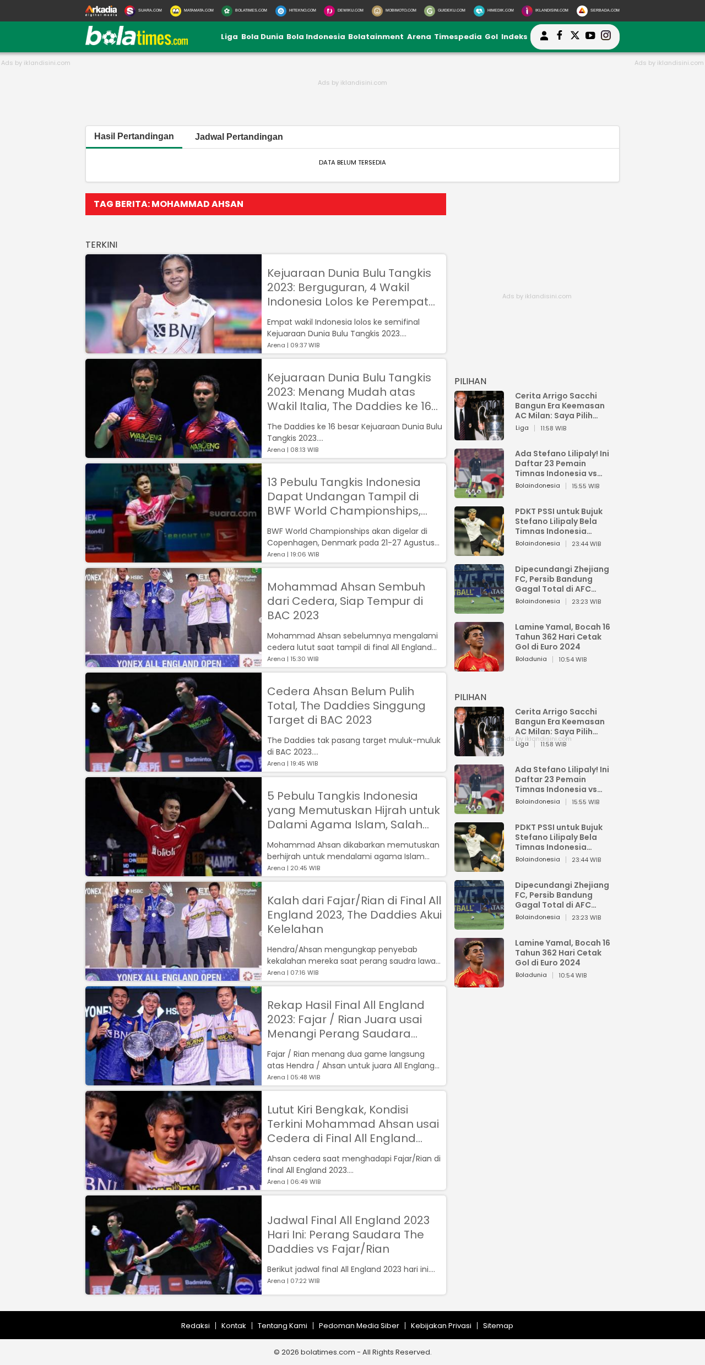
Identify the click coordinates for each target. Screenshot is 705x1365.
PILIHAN (470, 381)
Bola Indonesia (315, 36)
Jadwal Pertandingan (239, 136)
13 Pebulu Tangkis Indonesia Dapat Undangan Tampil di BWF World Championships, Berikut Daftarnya (344, 496)
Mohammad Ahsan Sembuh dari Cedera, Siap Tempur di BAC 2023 (346, 601)
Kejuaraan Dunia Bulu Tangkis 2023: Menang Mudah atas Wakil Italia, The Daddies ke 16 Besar (349, 391)
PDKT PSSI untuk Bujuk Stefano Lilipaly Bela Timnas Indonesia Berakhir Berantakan (559, 521)
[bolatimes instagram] (606, 37)
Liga (229, 36)
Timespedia (458, 36)
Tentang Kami (282, 1325)
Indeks (514, 36)
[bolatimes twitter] (575, 37)
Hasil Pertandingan (134, 136)
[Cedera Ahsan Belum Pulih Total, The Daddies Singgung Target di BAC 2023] (173, 766)
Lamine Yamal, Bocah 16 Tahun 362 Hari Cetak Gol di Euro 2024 (562, 637)
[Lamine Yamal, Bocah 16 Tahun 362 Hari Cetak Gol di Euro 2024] (479, 666)
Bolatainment (376, 36)
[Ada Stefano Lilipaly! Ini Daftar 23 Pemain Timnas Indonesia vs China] (479, 493)
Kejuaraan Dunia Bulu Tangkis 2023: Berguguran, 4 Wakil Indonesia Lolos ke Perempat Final (349, 287)
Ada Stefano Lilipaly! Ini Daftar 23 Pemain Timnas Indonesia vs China (562, 463)
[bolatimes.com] (136, 42)
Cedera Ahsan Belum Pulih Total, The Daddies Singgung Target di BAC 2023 (346, 705)
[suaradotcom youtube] (590, 37)
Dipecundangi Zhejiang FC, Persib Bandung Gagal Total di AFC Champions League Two (563, 579)
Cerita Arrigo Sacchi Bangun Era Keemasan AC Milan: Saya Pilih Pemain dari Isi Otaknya (563, 406)
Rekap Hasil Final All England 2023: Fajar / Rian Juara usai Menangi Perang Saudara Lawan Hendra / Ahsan (346, 1019)
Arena (419, 36)
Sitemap (498, 1325)
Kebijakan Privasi (441, 1325)
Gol (491, 36)
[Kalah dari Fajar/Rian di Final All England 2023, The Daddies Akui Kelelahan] (173, 975)
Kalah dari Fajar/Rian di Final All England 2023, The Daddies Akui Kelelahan (354, 914)
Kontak (233, 1325)
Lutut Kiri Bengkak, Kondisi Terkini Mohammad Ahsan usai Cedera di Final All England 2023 (353, 1123)
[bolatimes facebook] (559, 37)
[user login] (544, 40)
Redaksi (195, 1325)
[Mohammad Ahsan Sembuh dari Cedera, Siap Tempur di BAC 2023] (173, 662)
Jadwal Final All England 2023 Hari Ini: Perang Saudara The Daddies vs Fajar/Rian (348, 1234)
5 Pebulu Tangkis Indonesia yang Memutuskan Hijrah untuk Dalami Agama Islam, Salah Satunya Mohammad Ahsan (353, 810)
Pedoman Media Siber (359, 1325)
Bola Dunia (262, 36)
